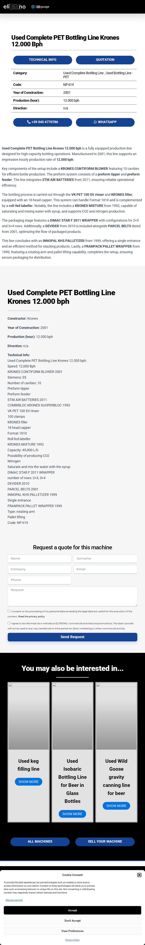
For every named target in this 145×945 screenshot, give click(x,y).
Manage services (14, 900)
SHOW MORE (29, 782)
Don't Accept (73, 920)
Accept (72, 910)
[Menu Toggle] (38, 7)
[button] (139, 875)
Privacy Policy (72, 940)
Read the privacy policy (31, 616)
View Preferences (72, 931)
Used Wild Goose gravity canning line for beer (116, 777)
